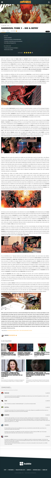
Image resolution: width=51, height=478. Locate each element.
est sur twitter (11, 335)
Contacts (29, 470)
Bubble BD (45, 470)
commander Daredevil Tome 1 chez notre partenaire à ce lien (19, 330)
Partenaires (11, 470)
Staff (5, 470)
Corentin (6, 335)
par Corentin (13, 31)
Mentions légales (37, 470)
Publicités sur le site (20, 470)
